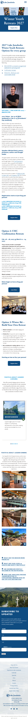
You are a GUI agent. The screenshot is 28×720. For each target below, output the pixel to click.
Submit (3, 653)
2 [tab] (12, 444)
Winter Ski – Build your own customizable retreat (11, 74)
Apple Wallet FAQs (14, 691)
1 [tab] (11, 444)
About (14, 680)
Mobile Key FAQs (14, 688)
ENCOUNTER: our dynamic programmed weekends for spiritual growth (15, 67)
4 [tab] (15, 444)
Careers (14, 683)
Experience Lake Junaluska (14, 670)
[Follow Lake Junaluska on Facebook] (11, 709)
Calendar (14, 673)
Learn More (14, 290)
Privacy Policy (14, 686)
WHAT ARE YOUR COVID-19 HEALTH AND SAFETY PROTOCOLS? (13, 564)
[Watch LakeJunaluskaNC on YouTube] (17, 709)
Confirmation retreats (10, 70)
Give (14, 678)
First (3, 635)
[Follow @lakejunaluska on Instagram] (14, 709)
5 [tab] (17, 444)
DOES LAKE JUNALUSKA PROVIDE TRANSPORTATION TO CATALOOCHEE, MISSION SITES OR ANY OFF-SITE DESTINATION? (14, 577)
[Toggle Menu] (25, 2)
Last (3, 642)
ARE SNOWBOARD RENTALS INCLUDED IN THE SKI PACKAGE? (12, 570)
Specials (14, 675)
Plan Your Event (14, 667)
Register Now (14, 28)
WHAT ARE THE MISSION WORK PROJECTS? (13, 558)
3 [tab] (14, 444)
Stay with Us (14, 665)
